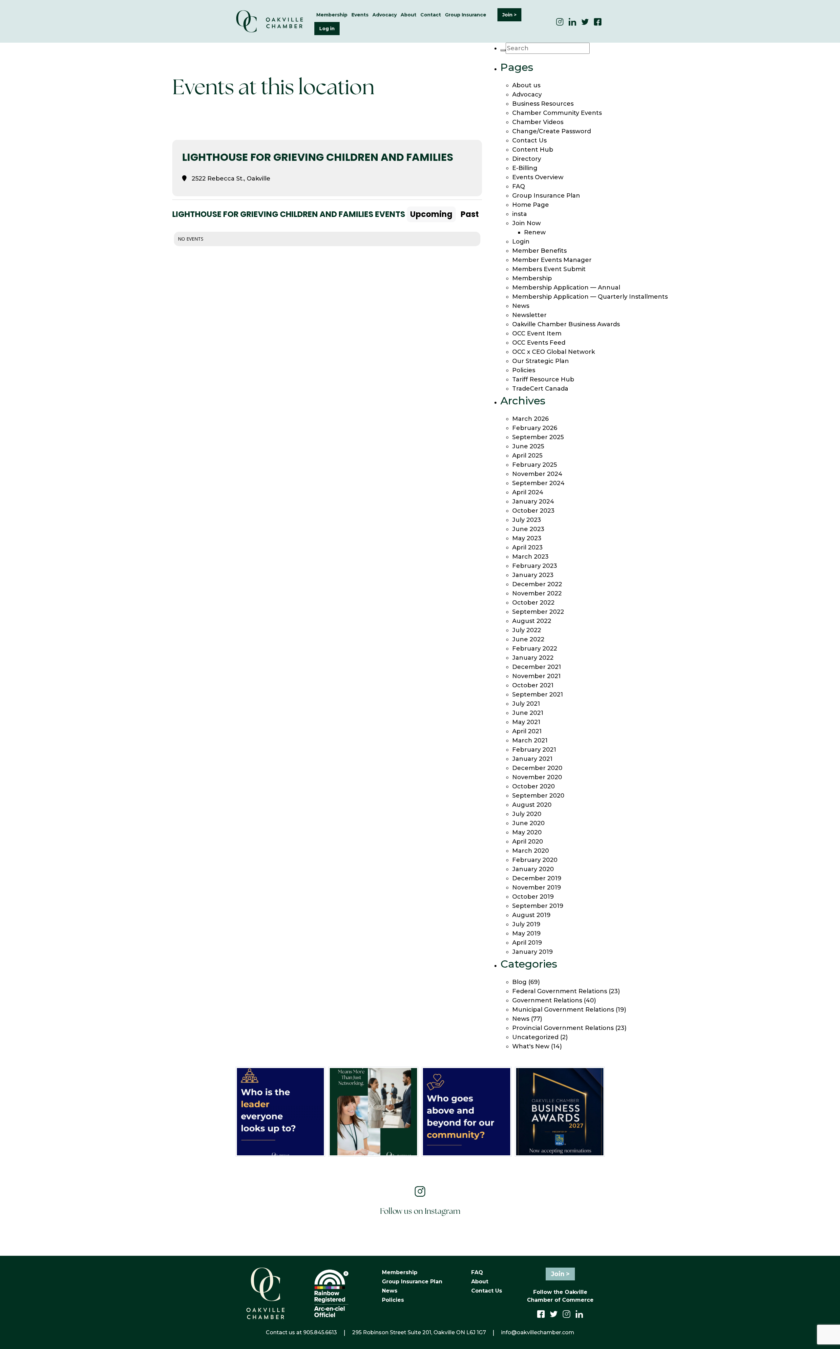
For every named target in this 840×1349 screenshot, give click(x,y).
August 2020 (532, 804)
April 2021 (527, 731)
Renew (535, 232)
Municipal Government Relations (563, 1009)
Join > (509, 15)
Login (521, 241)
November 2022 (537, 593)
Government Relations (547, 1000)
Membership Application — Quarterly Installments (590, 296)
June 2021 (527, 713)
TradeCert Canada (540, 388)
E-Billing (524, 168)
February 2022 (534, 648)
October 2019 (533, 896)
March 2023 (530, 556)
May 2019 (526, 933)
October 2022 (533, 602)
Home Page (530, 204)
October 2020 (533, 786)
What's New (530, 1046)
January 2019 (532, 951)
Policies (523, 370)
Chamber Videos (537, 122)
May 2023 (526, 538)
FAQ (518, 186)
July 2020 (526, 814)
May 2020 (527, 832)
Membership (532, 278)
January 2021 (532, 758)
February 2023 (534, 565)
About (479, 1281)
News (520, 306)
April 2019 (527, 942)
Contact (430, 15)
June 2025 (528, 446)
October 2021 (533, 685)
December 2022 (537, 584)
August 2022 (531, 621)
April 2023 (527, 547)
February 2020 (534, 860)
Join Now (526, 223)
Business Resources (543, 103)
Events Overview (537, 177)
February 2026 (534, 428)
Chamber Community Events (557, 113)
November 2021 (536, 676)
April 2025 (527, 455)
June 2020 (528, 823)
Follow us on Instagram (420, 1212)
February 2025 (534, 464)
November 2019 (536, 887)
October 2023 (533, 510)
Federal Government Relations (559, 991)
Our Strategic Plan (540, 361)
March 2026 (530, 418)
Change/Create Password (551, 131)
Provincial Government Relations (563, 1028)
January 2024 (533, 501)
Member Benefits (539, 250)
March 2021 (530, 740)
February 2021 (534, 749)
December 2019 (536, 878)
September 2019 (537, 906)
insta (519, 214)
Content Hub (532, 149)
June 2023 (528, 529)
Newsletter (529, 315)
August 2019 (531, 915)
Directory (526, 158)
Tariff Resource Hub (543, 379)
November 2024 (537, 474)
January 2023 (533, 575)
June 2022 (528, 639)
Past (470, 214)
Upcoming (431, 214)
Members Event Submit (549, 269)
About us (526, 85)
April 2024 (527, 492)
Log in (327, 29)
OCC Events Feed (538, 342)
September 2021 (537, 694)
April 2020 (527, 841)
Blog (519, 982)
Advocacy (527, 94)
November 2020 (537, 777)
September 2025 (538, 437)
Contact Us (529, 140)
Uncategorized (535, 1037)
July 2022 (526, 630)
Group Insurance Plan (546, 195)
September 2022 (538, 611)
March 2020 (530, 850)
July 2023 (526, 520)
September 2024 (538, 483)
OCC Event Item (536, 333)
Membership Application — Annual (566, 287)
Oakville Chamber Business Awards (566, 324)
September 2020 (538, 795)
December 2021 (536, 667)
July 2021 (526, 703)
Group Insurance (465, 15)
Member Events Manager (552, 260)
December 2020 (537, 768)
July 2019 (526, 924)
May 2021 (526, 722)
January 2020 (533, 869)
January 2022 (533, 657)
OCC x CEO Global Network (553, 351)
